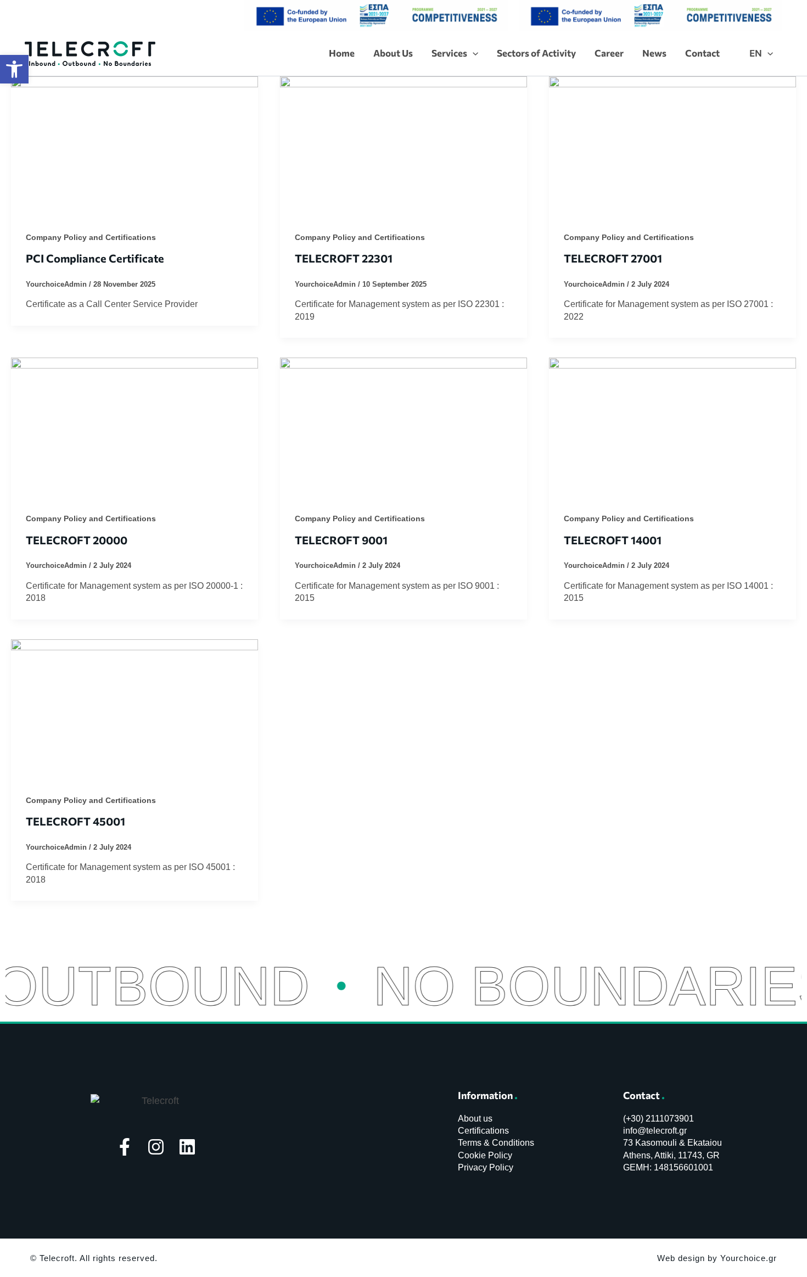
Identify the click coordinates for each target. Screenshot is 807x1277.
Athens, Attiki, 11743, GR (671, 1155)
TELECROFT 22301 (344, 258)
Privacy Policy (485, 1167)
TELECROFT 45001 (75, 821)
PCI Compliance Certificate (95, 258)
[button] (14, 69)
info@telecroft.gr (655, 1130)
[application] (472, 53)
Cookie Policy (485, 1155)
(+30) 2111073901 (658, 1118)
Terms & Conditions (496, 1142)
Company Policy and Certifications (91, 237)
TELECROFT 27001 (613, 258)
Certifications (483, 1130)
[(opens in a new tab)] (134, 145)
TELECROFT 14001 (613, 540)
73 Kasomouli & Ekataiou (672, 1142)
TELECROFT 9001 (341, 540)
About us (475, 1118)
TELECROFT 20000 (76, 540)
